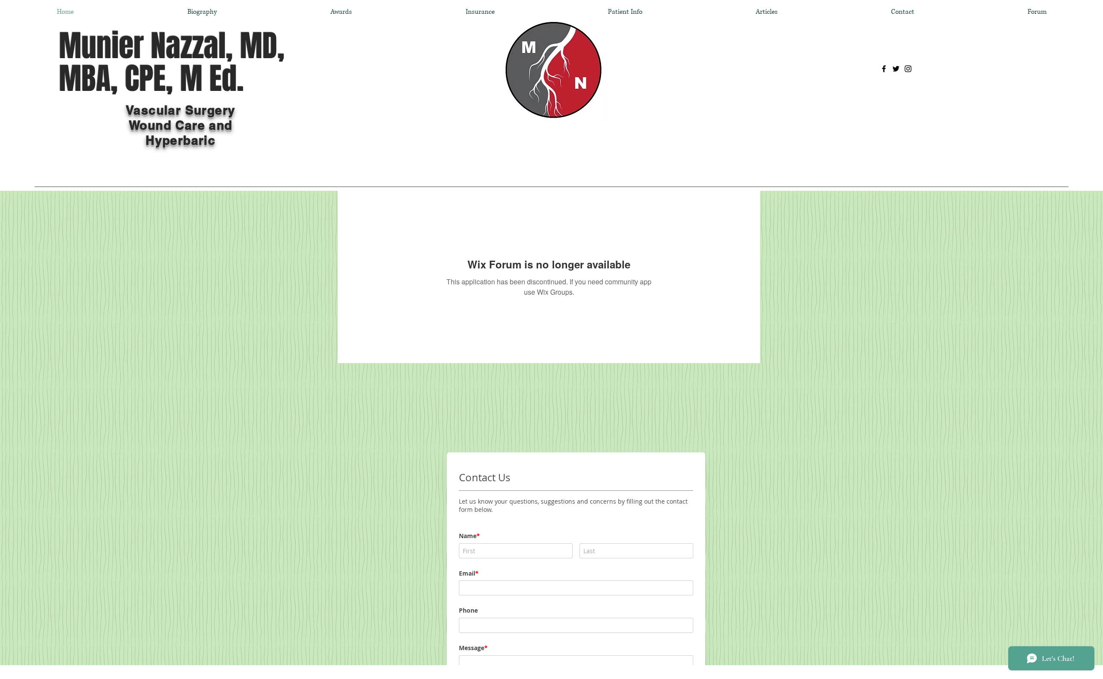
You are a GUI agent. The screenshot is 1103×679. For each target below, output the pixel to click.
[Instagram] (908, 68)
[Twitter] (895, 68)
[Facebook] (883, 68)
